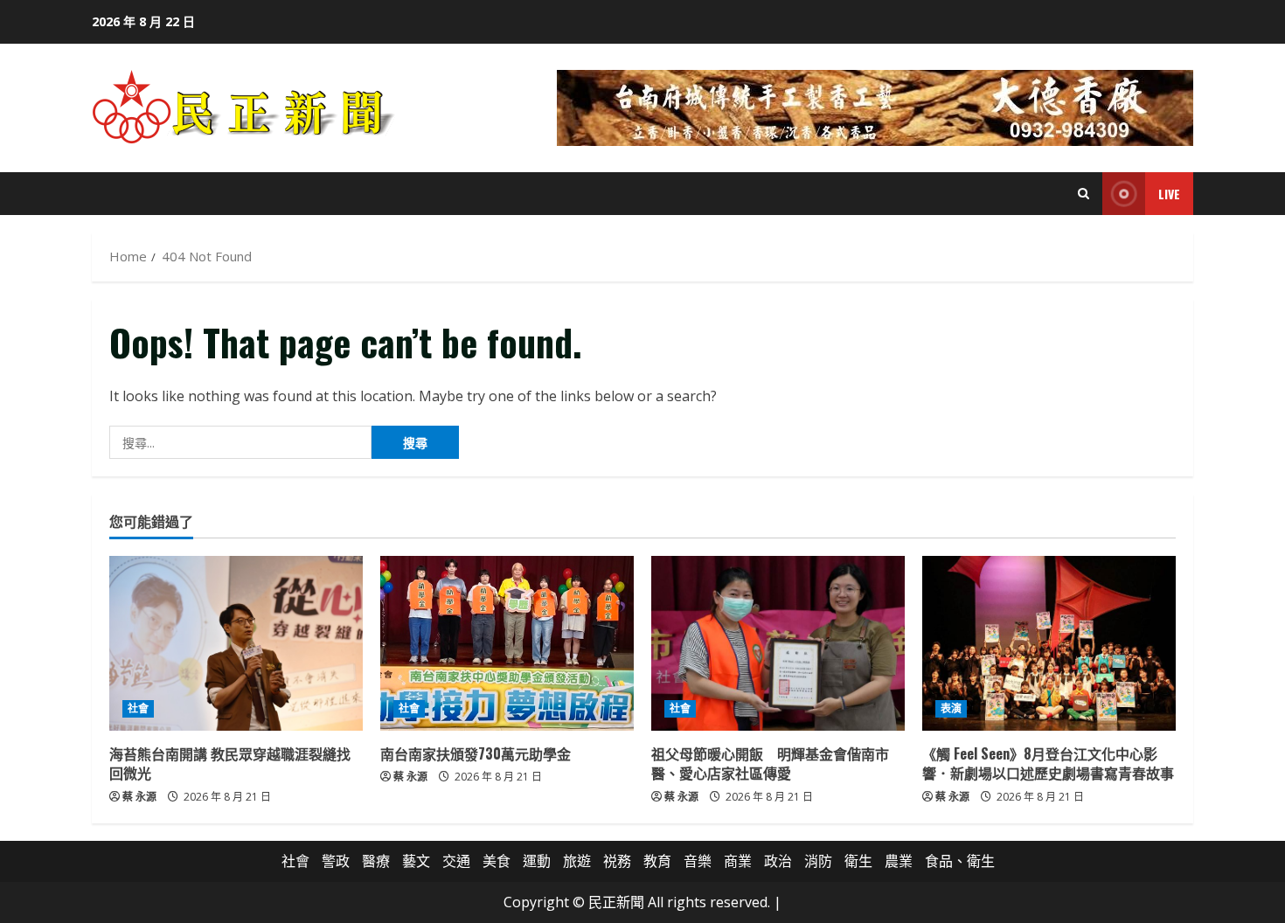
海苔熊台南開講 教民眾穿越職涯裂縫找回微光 (230, 763)
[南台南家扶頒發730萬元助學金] (507, 643)
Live (1169, 193)
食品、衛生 (960, 861)
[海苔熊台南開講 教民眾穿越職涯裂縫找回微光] (236, 643)
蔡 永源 (139, 796)
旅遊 (577, 861)
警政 (336, 861)
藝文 (416, 861)
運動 (537, 861)
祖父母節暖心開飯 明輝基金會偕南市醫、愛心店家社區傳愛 (770, 763)
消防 (818, 861)
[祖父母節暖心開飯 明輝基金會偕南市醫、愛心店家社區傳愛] (778, 643)
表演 (951, 708)
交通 (456, 861)
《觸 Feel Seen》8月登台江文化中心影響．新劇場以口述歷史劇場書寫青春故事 (1048, 763)
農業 (899, 861)
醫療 (376, 861)
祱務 (617, 861)
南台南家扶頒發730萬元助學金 (475, 753)
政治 (778, 861)
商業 (738, 861)
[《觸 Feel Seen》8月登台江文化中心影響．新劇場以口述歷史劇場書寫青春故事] (1049, 643)
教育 (657, 861)
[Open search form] (1083, 194)
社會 (138, 708)
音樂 (698, 861)
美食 (497, 861)
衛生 (858, 861)
